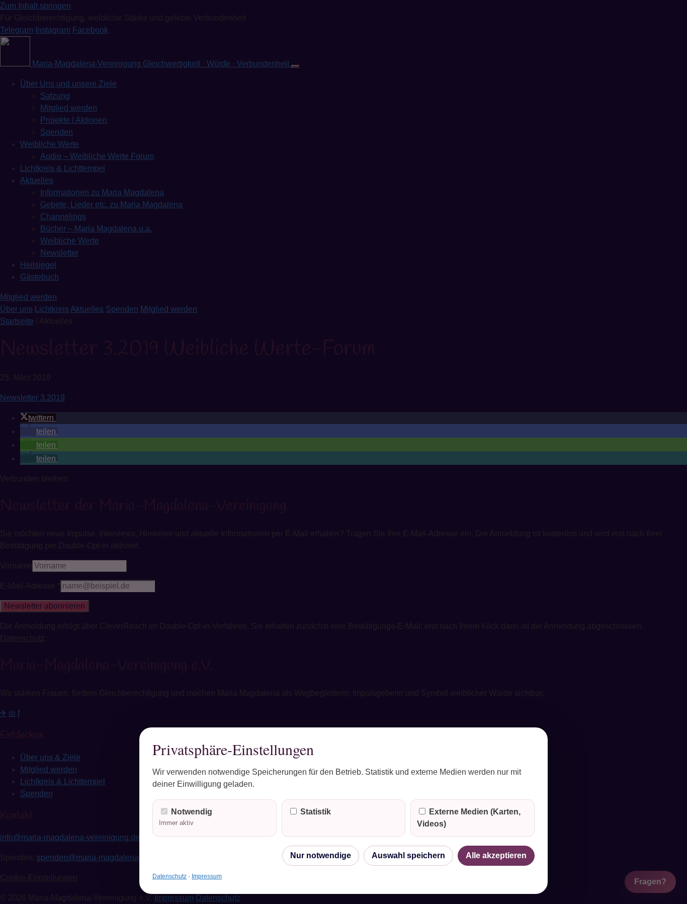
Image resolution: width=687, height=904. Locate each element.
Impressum (207, 876)
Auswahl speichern (408, 855)
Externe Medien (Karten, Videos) (469, 817)
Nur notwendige (320, 855)
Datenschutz (169, 876)
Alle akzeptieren (496, 855)
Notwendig (185, 817)
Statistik (314, 811)
